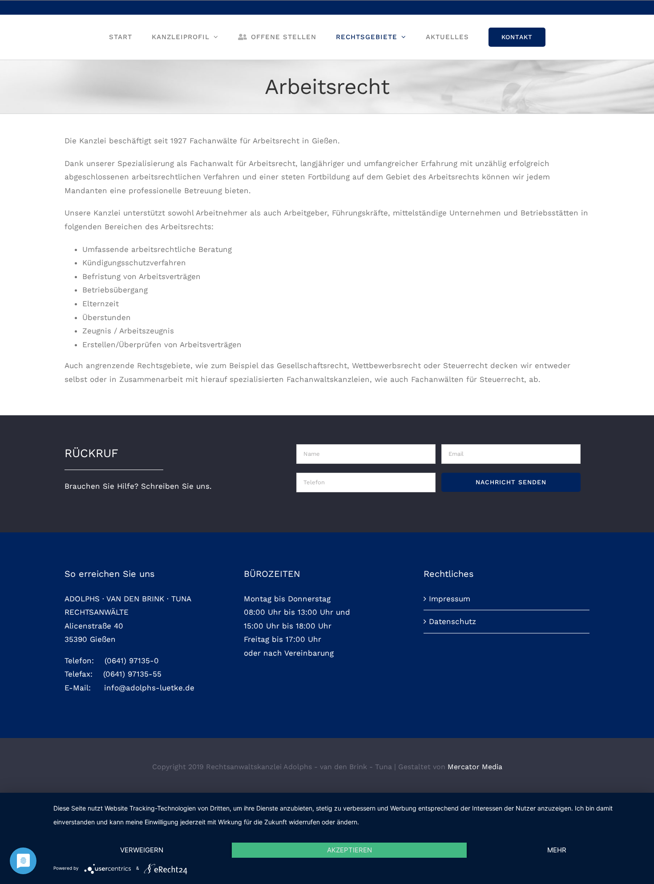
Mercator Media (475, 766)
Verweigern (141, 850)
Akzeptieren (349, 850)
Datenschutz (452, 621)
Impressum (449, 598)
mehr (556, 850)
